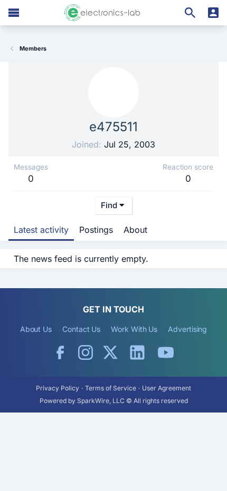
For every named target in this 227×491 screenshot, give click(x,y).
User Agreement (166, 388)
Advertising (187, 329)
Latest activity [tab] (41, 229)
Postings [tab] (96, 229)
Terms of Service (110, 388)
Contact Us (81, 329)
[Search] (190, 12)
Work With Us (134, 329)
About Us (36, 329)
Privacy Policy (57, 388)
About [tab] (135, 229)
